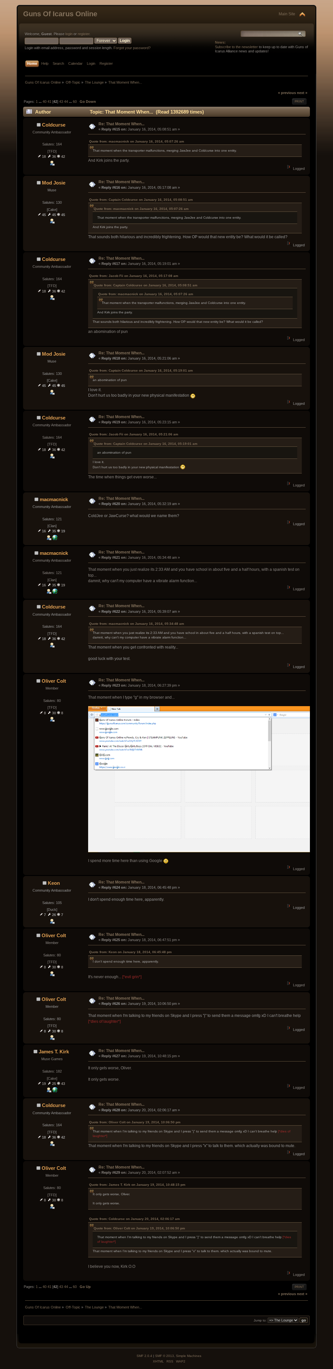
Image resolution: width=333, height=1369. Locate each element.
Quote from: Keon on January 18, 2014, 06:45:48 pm (130, 952)
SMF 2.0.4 (144, 1356)
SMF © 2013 (164, 1356)
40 (45, 101)
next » (302, 93)
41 (49, 101)
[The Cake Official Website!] (55, 1091)
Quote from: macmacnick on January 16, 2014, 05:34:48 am (136, 623)
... (41, 101)
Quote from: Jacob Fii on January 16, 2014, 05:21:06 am (133, 434)
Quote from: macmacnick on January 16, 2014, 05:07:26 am (136, 141)
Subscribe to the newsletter (236, 47)
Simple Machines (188, 1356)
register (83, 34)
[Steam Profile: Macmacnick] (55, 539)
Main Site (287, 14)
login (69, 34)
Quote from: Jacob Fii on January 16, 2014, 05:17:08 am (133, 276)
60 (75, 101)
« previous (287, 93)
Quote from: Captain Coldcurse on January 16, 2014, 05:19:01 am (141, 370)
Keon (54, 883)
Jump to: (260, 1320)
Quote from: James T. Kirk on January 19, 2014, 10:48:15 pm (137, 1184)
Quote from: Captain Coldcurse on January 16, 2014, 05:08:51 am (141, 199)
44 (66, 101)
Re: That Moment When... (121, 124)
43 (61, 101)
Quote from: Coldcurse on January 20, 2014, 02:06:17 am (134, 1219)
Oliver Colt (54, 681)
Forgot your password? (132, 48)
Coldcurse (53, 125)
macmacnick (54, 499)
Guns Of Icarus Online (60, 14)
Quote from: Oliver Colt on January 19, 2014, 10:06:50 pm (134, 1122)
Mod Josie (53, 182)
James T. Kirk (54, 1051)
